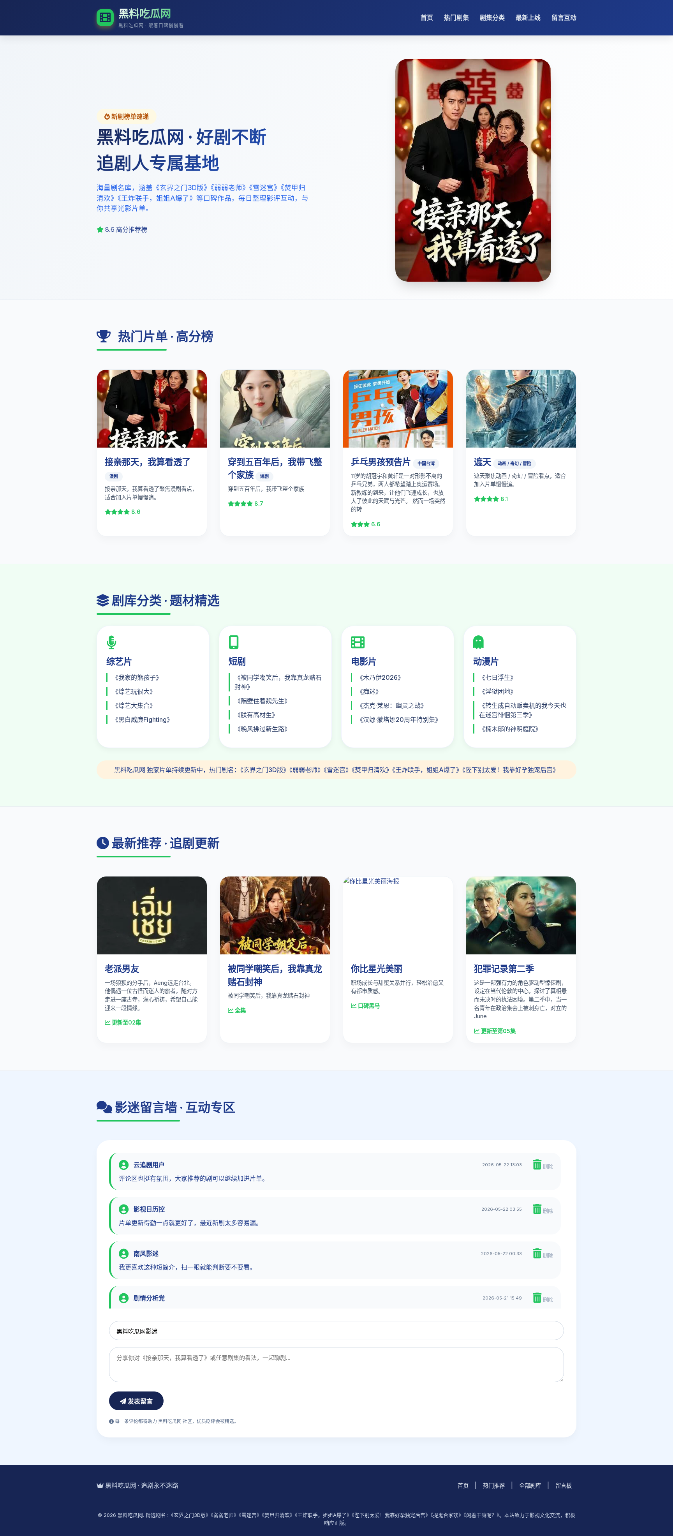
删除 (547, 1166)
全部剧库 (530, 1485)
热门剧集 (456, 17)
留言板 (563, 1485)
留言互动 (563, 17)
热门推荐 (494, 1485)
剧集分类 (492, 17)
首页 (427, 17)
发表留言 (139, 1401)
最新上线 (528, 17)
